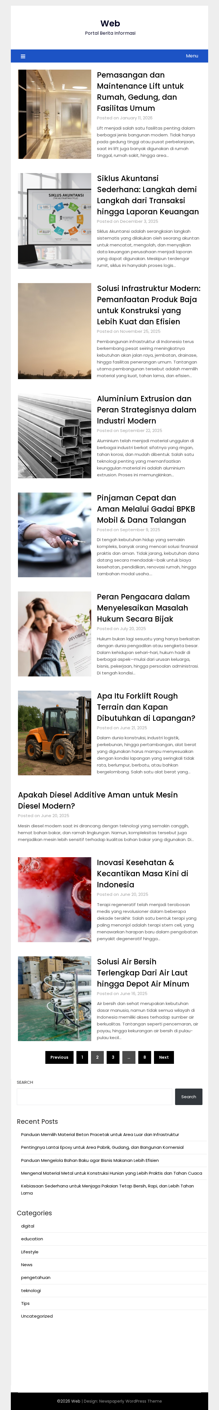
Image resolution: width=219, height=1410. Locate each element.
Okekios (25, 1376)
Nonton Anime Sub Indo (41, 1335)
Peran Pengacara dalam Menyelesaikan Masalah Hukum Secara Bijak (143, 608)
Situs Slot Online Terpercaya (46, 1355)
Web (110, 23)
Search (25, 1082)
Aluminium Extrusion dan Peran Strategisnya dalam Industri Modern (146, 410)
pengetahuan (35, 1277)
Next (164, 1057)
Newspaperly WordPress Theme (130, 1401)
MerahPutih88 (31, 1348)
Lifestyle (29, 1252)
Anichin (24, 1362)
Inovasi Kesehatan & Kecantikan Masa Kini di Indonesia (142, 873)
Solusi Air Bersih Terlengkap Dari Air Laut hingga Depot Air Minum (143, 973)
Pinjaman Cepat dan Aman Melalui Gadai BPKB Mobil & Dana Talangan (146, 509)
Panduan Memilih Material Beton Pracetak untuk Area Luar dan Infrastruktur (100, 1134)
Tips (25, 1303)
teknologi (31, 1290)
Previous (59, 1057)
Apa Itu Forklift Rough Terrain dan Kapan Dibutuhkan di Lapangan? (146, 707)
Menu (192, 56)
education (32, 1239)
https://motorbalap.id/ (41, 1369)
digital (27, 1226)
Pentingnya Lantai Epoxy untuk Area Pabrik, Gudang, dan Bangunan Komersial (102, 1147)
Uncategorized (37, 1316)
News (27, 1265)
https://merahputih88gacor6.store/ (55, 1341)
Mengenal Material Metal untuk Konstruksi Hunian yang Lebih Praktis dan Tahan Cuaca (111, 1173)
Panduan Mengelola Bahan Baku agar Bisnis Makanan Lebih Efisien (90, 1160)
